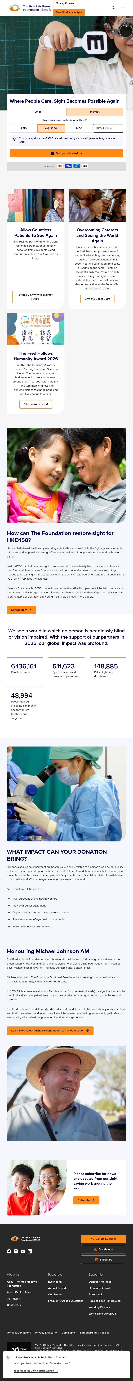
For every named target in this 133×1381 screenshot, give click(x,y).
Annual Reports (57, 1288)
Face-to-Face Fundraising (105, 1301)
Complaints (69, 1333)
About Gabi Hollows (19, 1292)
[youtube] (23, 1252)
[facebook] (9, 1252)
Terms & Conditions (19, 1333)
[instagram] (16, 1252)
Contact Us (14, 1305)
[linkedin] (30, 1252)
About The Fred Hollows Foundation (22, 1284)
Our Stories (55, 1294)
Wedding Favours (99, 1307)
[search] (113, 8)
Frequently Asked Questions (65, 1301)
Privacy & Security (46, 1333)
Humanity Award (99, 1288)
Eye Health (55, 1282)
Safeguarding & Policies (94, 1333)
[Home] (30, 7)
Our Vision (13, 1299)
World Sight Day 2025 (102, 1314)
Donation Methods (100, 1282)
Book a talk (96, 1294)
